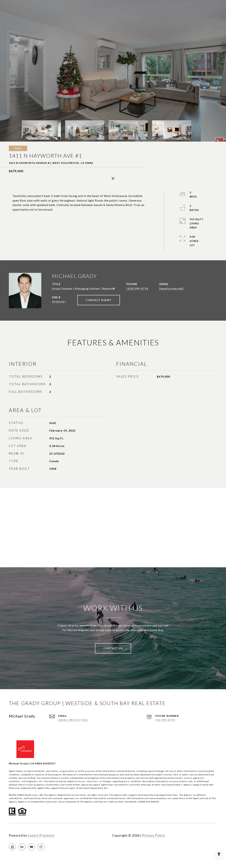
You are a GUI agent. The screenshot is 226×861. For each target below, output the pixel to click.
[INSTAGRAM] (40, 846)
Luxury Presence (41, 835)
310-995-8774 (165, 719)
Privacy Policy (153, 835)
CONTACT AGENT (98, 300)
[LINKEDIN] (21, 846)
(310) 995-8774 (137, 288)
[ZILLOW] (12, 846)
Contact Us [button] (113, 648)
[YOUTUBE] (31, 846)
